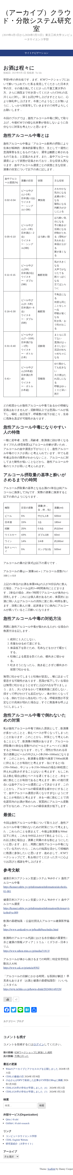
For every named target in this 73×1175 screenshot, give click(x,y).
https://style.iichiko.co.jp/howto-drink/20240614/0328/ (32, 989)
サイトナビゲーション (36, 53)
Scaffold (51, 1168)
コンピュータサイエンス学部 (21, 1136)
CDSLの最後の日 (15, 1076)
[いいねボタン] (7, 999)
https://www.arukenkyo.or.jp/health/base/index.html (30, 929)
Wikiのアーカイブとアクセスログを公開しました (32, 1068)
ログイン (38, 1044)
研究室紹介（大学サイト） (20, 1143)
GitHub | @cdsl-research (17, 1123)
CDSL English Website (17, 1139)
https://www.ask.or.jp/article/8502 (21, 967)
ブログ (20, 1021)
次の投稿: (16, 1056)
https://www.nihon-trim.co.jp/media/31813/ (26, 950)
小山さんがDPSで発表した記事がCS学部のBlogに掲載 (34, 1080)
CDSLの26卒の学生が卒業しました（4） (27, 1087)
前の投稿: (27, 1052)
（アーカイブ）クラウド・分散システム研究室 (36, 20)
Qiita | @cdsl (12, 1119)
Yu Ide (38, 72)
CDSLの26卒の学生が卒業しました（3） (27, 1091)
